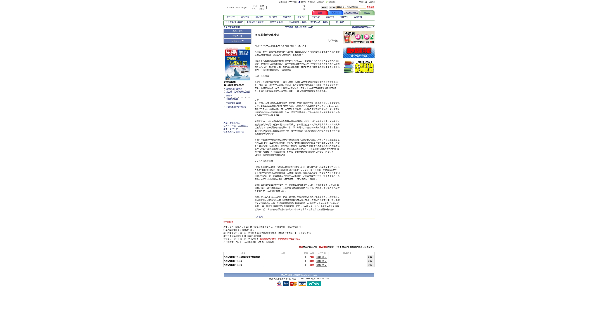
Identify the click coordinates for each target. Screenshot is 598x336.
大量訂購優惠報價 (231, 122)
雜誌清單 (336, 13)
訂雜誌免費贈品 (351, 13)
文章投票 (259, 216)
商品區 (367, 13)
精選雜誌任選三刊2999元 (363, 27)
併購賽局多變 (232, 99)
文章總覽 (304, 13)
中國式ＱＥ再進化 (234, 103)
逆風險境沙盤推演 (234, 88)
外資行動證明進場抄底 (236, 107)
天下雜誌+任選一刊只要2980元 (299, 27)
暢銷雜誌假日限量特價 (233, 132)
